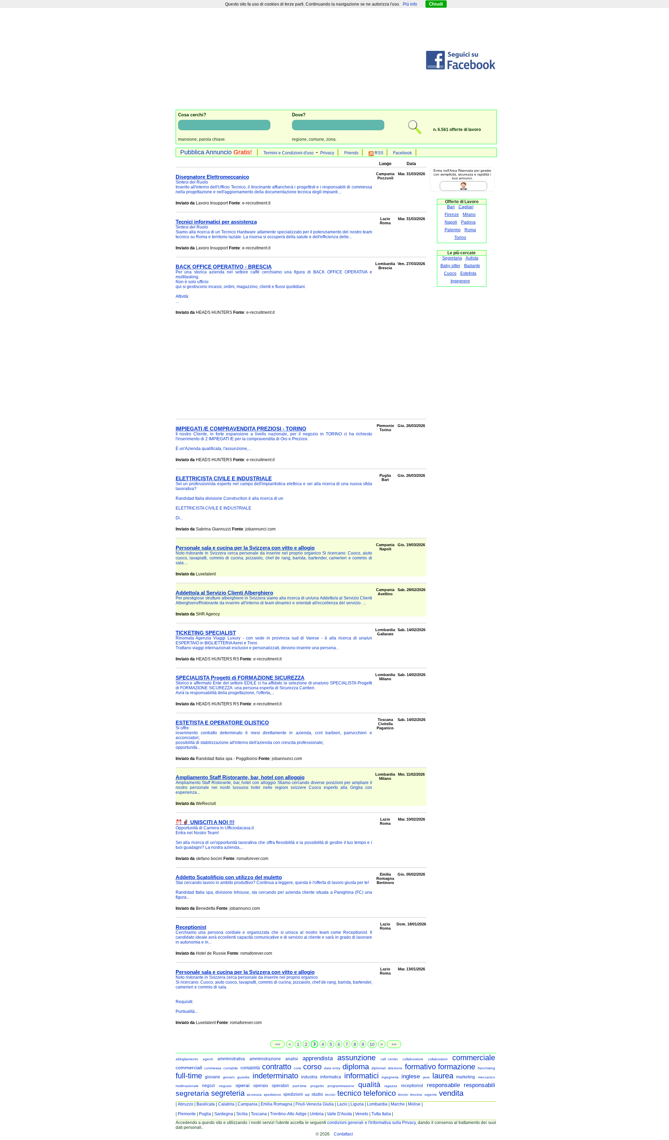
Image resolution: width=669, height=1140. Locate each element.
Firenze (452, 214)
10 (372, 1044)
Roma (470, 229)
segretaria (192, 1093)
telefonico (379, 1093)
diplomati (378, 1068)
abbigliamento (187, 1059)
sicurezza (254, 1094)
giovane (212, 1077)
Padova (468, 222)
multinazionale (187, 1086)
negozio (225, 1086)
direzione (395, 1068)
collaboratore (412, 1059)
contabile (230, 1068)
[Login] (471, 186)
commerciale (473, 1057)
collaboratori (437, 1059)
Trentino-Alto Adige (288, 1113)
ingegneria (390, 1077)
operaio (260, 1085)
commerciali (189, 1067)
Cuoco (450, 273)
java (426, 1077)
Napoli (451, 222)
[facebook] (460, 68)
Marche (398, 1104)
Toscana (259, 1113)
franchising (486, 1068)
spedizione (272, 1094)
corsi (297, 1068)
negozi (208, 1085)
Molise (414, 1104)
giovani (228, 1077)
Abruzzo (185, 1104)
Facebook (402, 152)
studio (317, 1094)
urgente (430, 1094)
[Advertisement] (300, 60)
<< (277, 1044)
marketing (465, 1077)
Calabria (226, 1104)
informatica (330, 1077)
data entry (332, 1068)
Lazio (342, 1104)
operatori (280, 1085)
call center (389, 1059)
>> (394, 1044)
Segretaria (452, 258)
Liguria (357, 1104)
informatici (361, 1075)
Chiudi (436, 4)
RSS (378, 152)
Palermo (453, 229)
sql (307, 1094)
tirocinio (416, 1094)
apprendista (317, 1058)
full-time (189, 1075)
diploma (356, 1066)
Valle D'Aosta (339, 1113)
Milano (469, 214)
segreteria (228, 1093)
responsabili (479, 1085)
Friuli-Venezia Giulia (314, 1104)
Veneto (361, 1113)
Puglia (205, 1113)
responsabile (443, 1085)
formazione (456, 1066)
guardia (243, 1077)
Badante (472, 265)
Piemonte (187, 1113)
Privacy (327, 152)
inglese (410, 1076)
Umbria (317, 1113)
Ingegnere (460, 281)
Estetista (468, 273)
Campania (247, 1104)
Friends (351, 152)
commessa (212, 1068)
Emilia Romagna (276, 1104)
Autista (472, 258)
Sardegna (223, 1113)
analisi (291, 1058)
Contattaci (343, 1134)
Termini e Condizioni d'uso (288, 152)
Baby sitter (450, 265)
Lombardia (377, 1104)
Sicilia (242, 1113)
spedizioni (293, 1094)
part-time (300, 1086)
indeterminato (275, 1075)
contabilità (250, 1067)
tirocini (403, 1094)
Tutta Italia (381, 1113)
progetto (317, 1086)
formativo (420, 1066)
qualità (369, 1084)
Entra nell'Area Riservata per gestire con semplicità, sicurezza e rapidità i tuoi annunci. (462, 174)
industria (309, 1077)
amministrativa (231, 1058)
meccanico (486, 1077)
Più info (410, 4)
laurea (442, 1075)
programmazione (341, 1086)
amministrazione (265, 1058)
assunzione (356, 1057)
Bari (451, 206)
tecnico (349, 1093)
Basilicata (206, 1104)
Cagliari (466, 206)
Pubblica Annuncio (216, 152)
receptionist (412, 1085)
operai (242, 1085)
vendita (451, 1093)
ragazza (390, 1086)
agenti (208, 1059)
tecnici (330, 1094)
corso (312, 1066)
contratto (276, 1066)
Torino (460, 237)
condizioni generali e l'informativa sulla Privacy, (372, 1122)
